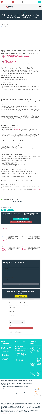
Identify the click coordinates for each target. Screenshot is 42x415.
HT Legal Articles (22, 12)
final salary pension (16, 129)
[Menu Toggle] (40, 6)
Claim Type (5, 275)
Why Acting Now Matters (13, 228)
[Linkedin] (22, 360)
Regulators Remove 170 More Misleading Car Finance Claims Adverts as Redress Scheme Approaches (14, 248)
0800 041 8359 (7, 2)
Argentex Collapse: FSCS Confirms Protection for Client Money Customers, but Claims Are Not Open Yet (34, 248)
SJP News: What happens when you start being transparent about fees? (13, 237)
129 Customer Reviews (37, 394)
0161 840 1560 (18, 2)
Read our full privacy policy (5, 413)
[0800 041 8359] (2, 2)
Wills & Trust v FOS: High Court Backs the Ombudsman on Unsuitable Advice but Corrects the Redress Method (34, 238)
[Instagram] (19, 360)
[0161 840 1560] (13, 2)
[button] (2, 210)
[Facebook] (16, 360)
